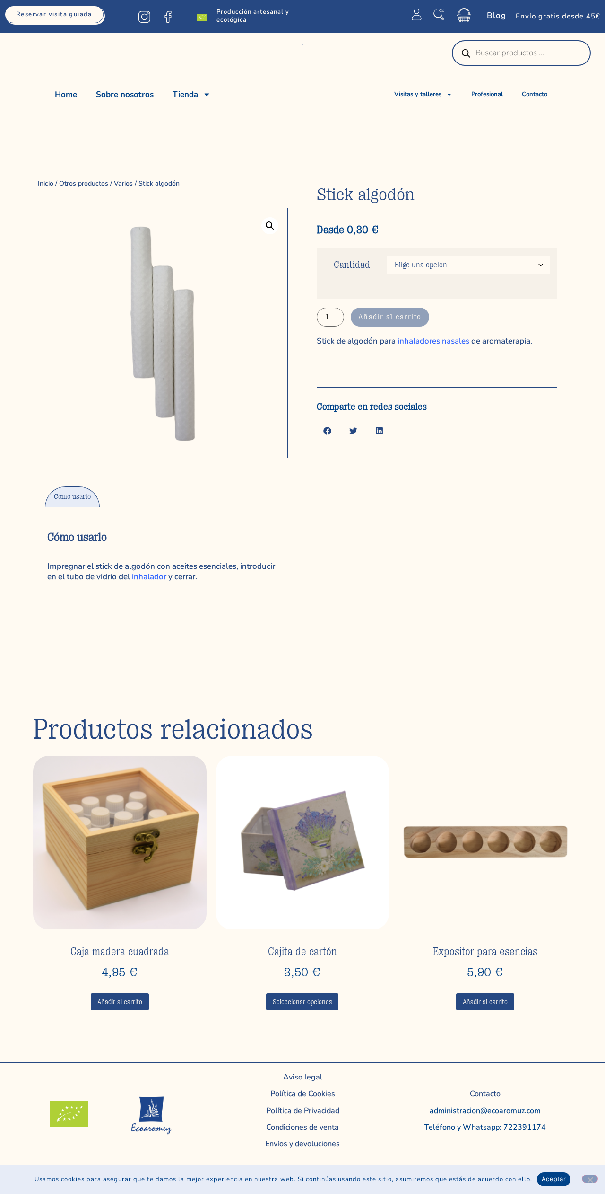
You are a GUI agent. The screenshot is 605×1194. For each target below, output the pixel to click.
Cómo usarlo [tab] (72, 497)
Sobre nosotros (125, 94)
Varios (123, 183)
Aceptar (554, 1179)
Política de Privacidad (302, 1111)
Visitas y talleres (417, 94)
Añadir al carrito (390, 317)
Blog (496, 15)
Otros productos (83, 183)
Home (66, 94)
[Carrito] (464, 15)
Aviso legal (302, 1077)
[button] (269, 225)
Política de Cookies (302, 1093)
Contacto (534, 94)
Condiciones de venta (302, 1127)
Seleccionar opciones (302, 1002)
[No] (590, 1179)
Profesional (487, 94)
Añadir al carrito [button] (119, 1002)
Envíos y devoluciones (302, 1144)
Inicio (45, 183)
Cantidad (352, 264)
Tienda (185, 94)
